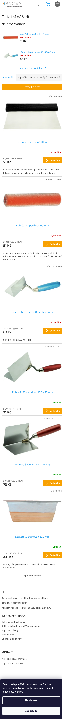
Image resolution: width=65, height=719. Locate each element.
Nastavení (31, 700)
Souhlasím (31, 711)
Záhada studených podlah (14, 603)
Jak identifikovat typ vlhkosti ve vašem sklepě (25, 598)
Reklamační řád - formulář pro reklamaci (21, 626)
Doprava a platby (10, 630)
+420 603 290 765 (15, 663)
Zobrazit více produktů (31, 67)
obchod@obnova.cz (17, 659)
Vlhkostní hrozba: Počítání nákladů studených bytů (26, 608)
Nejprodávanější (38, 77)
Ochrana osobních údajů (14, 622)
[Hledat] (40, 4)
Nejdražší (22, 77)
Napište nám (8, 634)
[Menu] (57, 4)
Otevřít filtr (32, 87)
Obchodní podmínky (12, 639)
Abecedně (55, 77)
